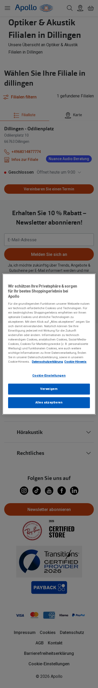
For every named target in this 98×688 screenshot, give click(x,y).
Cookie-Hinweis (75, 361)
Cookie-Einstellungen (49, 375)
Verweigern (49, 389)
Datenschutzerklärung (47, 361)
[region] (48, 344)
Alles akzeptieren (49, 402)
